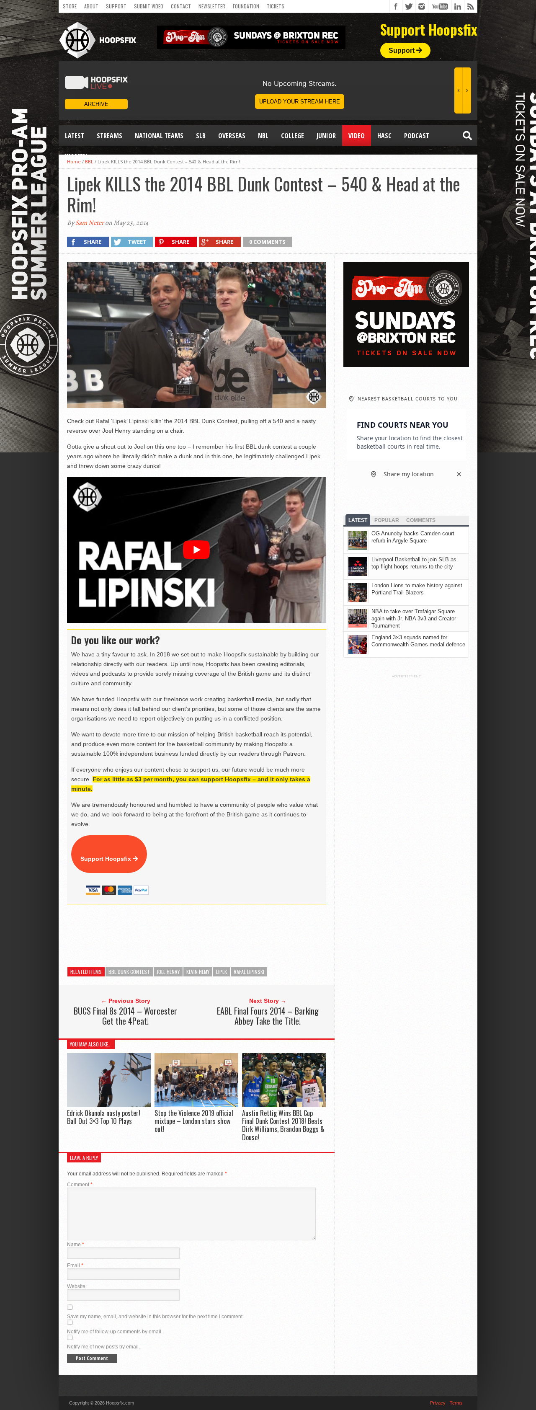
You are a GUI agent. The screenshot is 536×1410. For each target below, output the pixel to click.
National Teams (159, 135)
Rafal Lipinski (249, 971)
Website (76, 1286)
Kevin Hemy (197, 971)
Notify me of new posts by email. (103, 1347)
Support (116, 6)
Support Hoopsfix (106, 858)
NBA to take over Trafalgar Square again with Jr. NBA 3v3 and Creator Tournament (413, 618)
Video (356, 135)
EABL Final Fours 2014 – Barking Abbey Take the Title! (268, 1016)
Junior (326, 135)
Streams (109, 135)
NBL (263, 135)
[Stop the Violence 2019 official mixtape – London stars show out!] (196, 1104)
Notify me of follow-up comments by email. (114, 1332)
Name (75, 1244)
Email (75, 1265)
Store (70, 6)
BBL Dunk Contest (129, 971)
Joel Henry (168, 971)
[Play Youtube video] (196, 550)
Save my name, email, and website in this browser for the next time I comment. (155, 1317)
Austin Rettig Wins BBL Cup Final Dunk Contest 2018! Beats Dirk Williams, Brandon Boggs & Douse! (283, 1125)
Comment (80, 1185)
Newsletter (211, 6)
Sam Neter (89, 222)
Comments (421, 520)
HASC (384, 135)
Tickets (275, 6)
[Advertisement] (219, 936)
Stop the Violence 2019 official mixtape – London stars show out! (194, 1121)
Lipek (221, 971)
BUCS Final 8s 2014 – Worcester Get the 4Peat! (125, 1016)
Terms (456, 1402)
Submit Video (148, 6)
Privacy (438, 1402)
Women (76, 156)
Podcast (416, 135)
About (91, 6)
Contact (181, 6)
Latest (74, 135)
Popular (386, 520)
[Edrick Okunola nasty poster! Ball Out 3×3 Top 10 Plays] (109, 1104)
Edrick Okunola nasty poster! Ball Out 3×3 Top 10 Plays (103, 1117)
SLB (201, 135)
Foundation (246, 6)
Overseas (231, 135)
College (292, 135)
